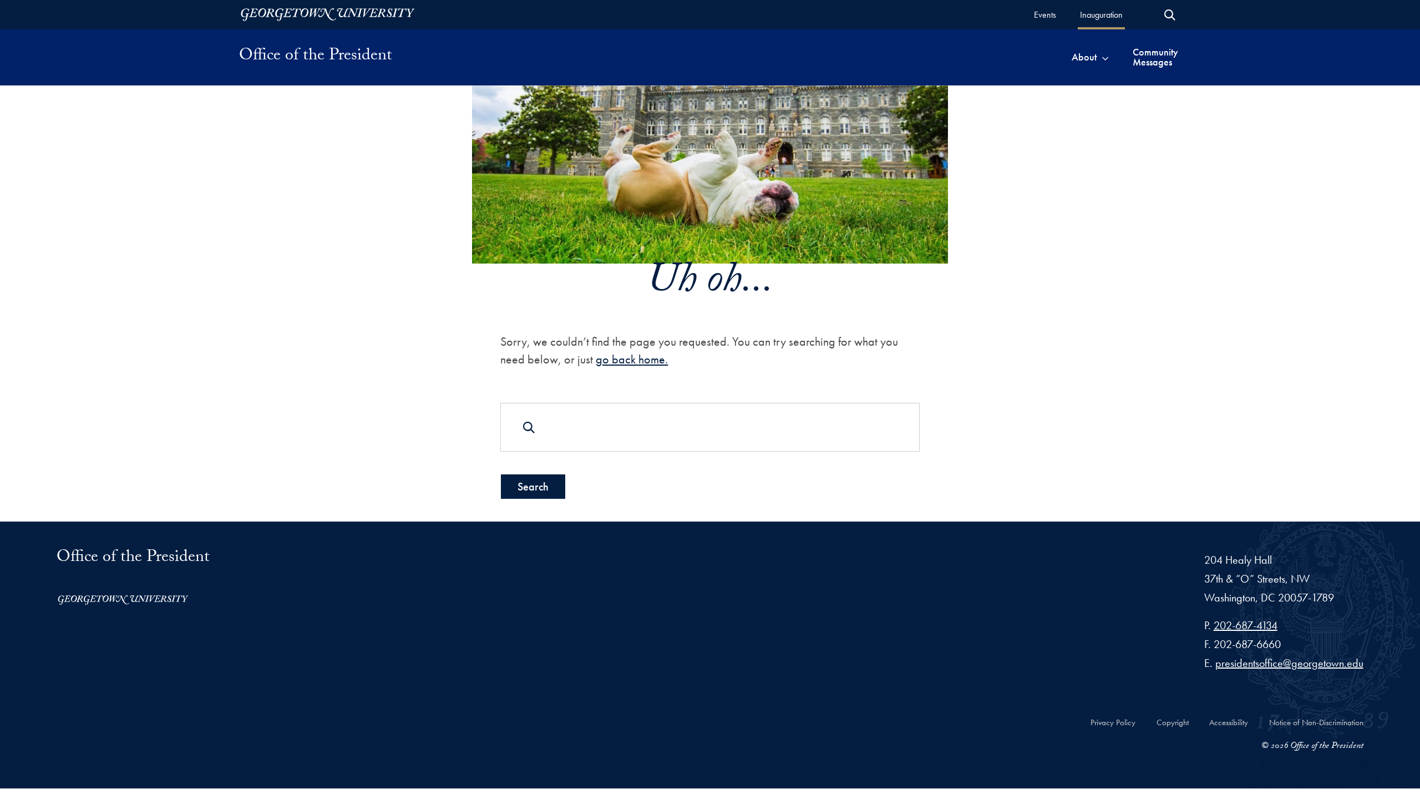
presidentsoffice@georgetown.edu (1289, 663)
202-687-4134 (1245, 625)
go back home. (632, 359)
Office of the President (315, 57)
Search (533, 486)
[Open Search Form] (1170, 15)
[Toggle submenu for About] (1105, 57)
